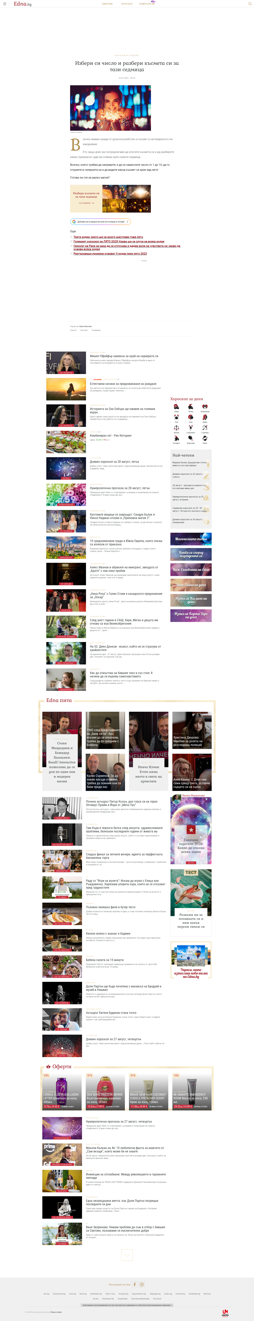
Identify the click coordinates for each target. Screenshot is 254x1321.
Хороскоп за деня (186, 398)
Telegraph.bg (155, 1293)
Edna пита (59, 700)
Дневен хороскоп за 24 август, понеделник (188, 521)
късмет (85, 330)
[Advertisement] (108, 288)
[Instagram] (142, 1284)
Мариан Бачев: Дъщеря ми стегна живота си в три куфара (190, 464)
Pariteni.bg (180, 1293)
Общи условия (56, 1312)
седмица (97, 330)
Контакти (157, 1298)
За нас (95, 1298)
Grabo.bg (168, 1293)
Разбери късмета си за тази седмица (86, 195)
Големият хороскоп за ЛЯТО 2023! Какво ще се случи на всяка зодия (119, 241)
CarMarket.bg (194, 1293)
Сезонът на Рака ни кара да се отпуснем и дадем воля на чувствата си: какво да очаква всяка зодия (127, 247)
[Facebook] (134, 1284)
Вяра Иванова (85, 326)
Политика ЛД (108, 1298)
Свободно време (127, 55)
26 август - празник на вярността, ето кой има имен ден (189, 487)
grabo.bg (94, 432)
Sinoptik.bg (123, 1293)
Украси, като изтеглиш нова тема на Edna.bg (191, 973)
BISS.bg (207, 1293)
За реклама (122, 1298)
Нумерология (147, 3)
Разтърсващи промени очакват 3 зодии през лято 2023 (110, 253)
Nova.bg (83, 1293)
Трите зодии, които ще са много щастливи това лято (108, 237)
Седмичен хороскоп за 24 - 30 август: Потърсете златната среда (190, 509)
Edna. (23, 4)
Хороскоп (127, 3)
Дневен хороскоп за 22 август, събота (188, 475)
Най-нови (107, 3)
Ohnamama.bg (59, 1293)
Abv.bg (46, 1293)
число (73, 330)
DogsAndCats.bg (139, 1293)
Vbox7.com (110, 1293)
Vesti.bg (72, 1293)
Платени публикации (140, 1298)
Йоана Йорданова (193, 795)
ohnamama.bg (110, 379)
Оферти (62, 1066)
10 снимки (84, 203)
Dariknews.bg (96, 1293)
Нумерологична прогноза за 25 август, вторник (188, 498)
